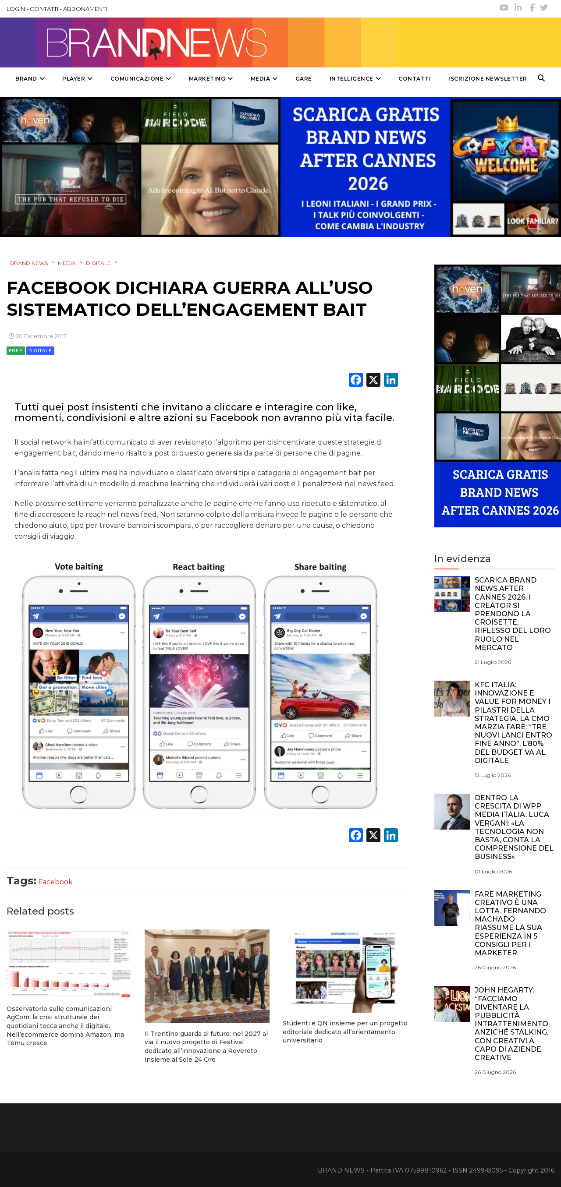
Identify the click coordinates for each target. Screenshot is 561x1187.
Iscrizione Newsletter (487, 78)
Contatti (414, 78)
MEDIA (260, 78)
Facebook (55, 882)
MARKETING (207, 78)
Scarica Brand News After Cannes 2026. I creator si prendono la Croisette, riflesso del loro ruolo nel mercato (513, 614)
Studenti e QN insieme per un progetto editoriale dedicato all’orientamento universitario (345, 1031)
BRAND (26, 78)
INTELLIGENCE (351, 78)
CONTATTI (44, 8)
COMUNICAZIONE (137, 78)
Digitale (40, 350)
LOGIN (16, 8)
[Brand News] (198, 42)
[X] (373, 381)
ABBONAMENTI (85, 8)
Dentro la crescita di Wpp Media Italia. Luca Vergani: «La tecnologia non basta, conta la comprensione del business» (514, 827)
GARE (303, 78)
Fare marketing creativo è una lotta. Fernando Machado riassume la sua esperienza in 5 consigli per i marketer (510, 923)
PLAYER (73, 78)
